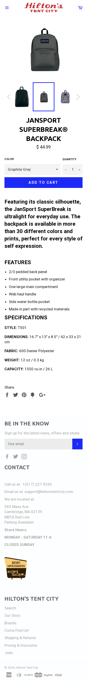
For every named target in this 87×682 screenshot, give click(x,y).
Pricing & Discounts (20, 645)
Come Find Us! (16, 630)
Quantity (69, 159)
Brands (10, 623)
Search (10, 608)
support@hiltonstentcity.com (49, 491)
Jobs (8, 652)
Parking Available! (19, 522)
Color (9, 159)
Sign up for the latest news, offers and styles (42, 433)
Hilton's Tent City (27, 667)
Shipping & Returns (20, 638)
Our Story (12, 615)
